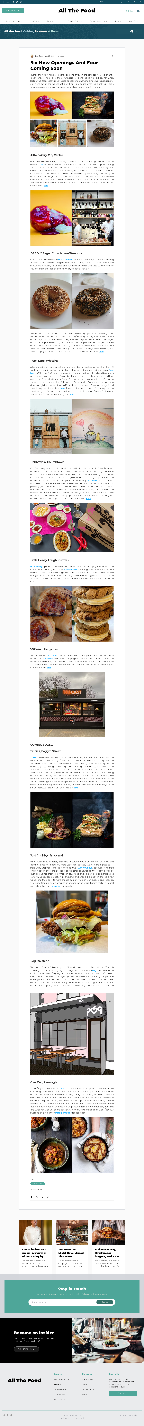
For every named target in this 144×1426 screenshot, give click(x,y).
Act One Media (131, 1415)
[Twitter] (17, 2)
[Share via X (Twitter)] (37, 1197)
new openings (37, 1183)
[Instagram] (21, 2)
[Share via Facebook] (31, 1197)
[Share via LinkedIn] (42, 1197)
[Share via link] (48, 1197)
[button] (6, 2)
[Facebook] (13, 2)
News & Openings (38, 1189)
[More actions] (112, 56)
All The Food (76, 10)
